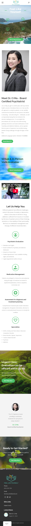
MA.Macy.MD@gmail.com (10, 493)
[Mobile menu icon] (2, 3)
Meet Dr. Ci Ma (13, 513)
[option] (15, 415)
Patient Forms (7, 505)
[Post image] (6, 515)
